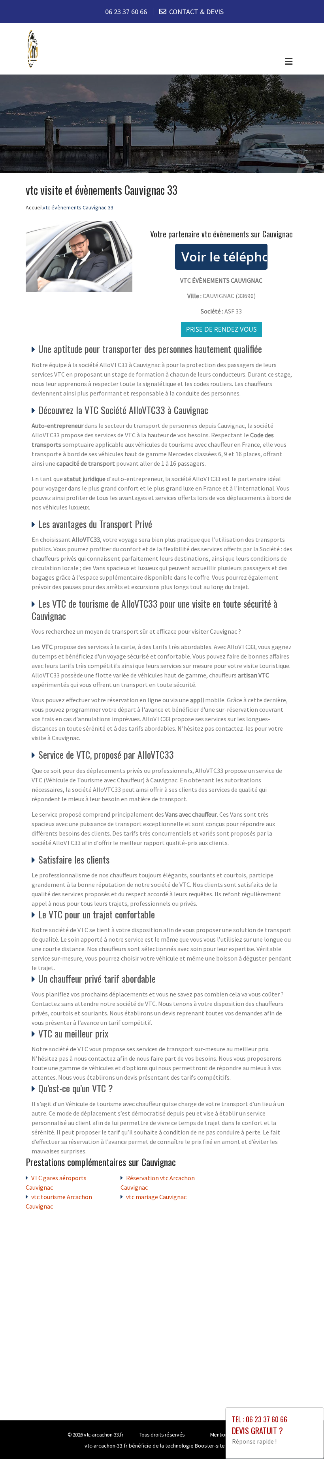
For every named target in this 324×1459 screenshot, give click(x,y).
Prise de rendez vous (221, 329)
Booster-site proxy (217, 1445)
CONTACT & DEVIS (196, 11)
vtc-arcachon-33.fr (103, 1434)
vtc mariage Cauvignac (156, 1197)
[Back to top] (302, 1437)
